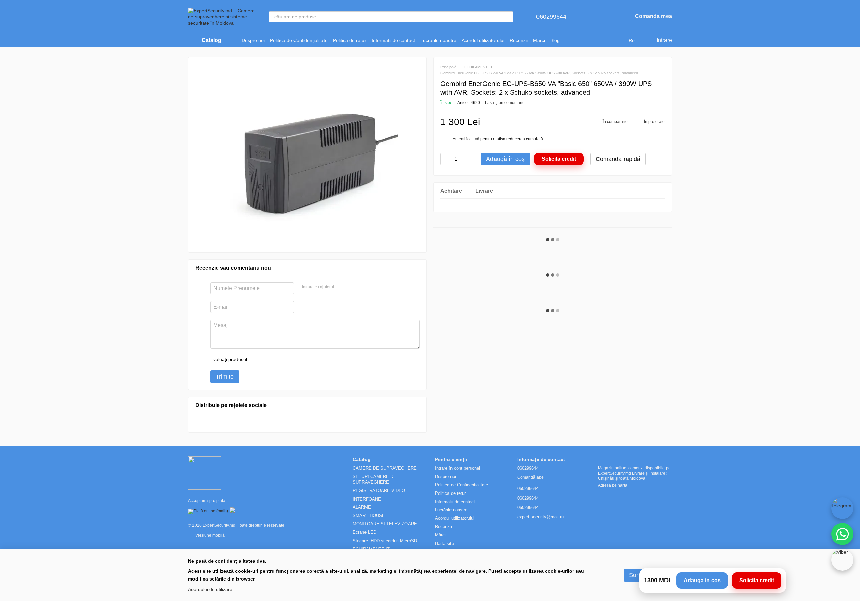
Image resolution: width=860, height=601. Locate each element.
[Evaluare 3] (279, 359)
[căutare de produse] (508, 16)
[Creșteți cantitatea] (466, 159)
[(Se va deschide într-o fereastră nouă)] (242, 511)
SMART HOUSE (369, 515)
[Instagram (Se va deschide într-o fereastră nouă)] (569, 40)
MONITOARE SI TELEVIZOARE (385, 523)
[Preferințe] (609, 16)
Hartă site (444, 543)
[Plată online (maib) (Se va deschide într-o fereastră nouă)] (208, 511)
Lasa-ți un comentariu (505, 102)
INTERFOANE (367, 499)
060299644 (551, 17)
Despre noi (253, 40)
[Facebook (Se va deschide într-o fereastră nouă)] (585, 40)
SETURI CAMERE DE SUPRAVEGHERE (374, 479)
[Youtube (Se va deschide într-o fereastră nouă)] (593, 40)
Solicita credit (559, 159)
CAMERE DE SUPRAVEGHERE (385, 468)
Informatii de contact (393, 40)
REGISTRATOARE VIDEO (379, 490)
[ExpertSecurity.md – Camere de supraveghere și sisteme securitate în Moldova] (204, 472)
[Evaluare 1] (258, 359)
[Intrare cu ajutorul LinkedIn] (363, 287)
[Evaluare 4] (290, 359)
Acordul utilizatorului (483, 40)
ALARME (362, 507)
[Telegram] (842, 508)
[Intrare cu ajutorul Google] (352, 287)
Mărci (539, 40)
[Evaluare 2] (268, 359)
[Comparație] (592, 16)
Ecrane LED (364, 532)
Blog (555, 40)
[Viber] (842, 560)
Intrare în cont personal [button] (457, 468)
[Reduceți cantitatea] (445, 159)
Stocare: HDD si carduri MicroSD (385, 540)
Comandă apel (531, 477)
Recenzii (519, 40)
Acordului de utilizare (210, 589)
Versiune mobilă (209, 535)
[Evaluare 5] (301, 359)
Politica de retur (349, 40)
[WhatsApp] (842, 534)
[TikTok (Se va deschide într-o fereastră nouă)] (577, 40)
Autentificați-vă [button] (466, 139)
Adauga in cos (702, 580)
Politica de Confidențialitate (299, 40)
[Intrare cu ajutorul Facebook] (341, 287)
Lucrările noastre (438, 40)
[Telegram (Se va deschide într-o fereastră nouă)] (601, 40)
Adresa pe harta (612, 485)
